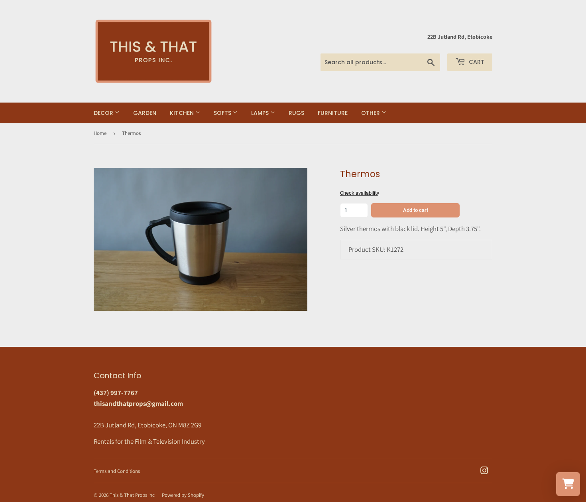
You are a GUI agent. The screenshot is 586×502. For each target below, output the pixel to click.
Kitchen (182, 113)
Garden (144, 113)
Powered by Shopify (183, 495)
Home (100, 133)
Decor (104, 113)
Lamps (260, 113)
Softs (223, 113)
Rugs (296, 113)
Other (371, 113)
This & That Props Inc (132, 495)
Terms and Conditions (117, 471)
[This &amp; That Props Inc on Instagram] (484, 471)
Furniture (333, 113)
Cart (475, 62)
